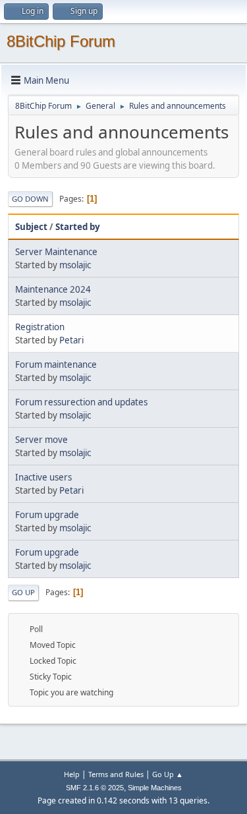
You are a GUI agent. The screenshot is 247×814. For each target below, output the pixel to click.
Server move (41, 440)
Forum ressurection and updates (81, 402)
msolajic (75, 265)
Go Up (23, 592)
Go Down (30, 199)
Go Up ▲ (167, 774)
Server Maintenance (56, 252)
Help (72, 774)
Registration (40, 327)
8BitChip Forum (61, 41)
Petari (71, 340)
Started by (77, 227)
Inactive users (43, 477)
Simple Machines (155, 788)
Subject (31, 227)
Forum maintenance (56, 364)
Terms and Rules (116, 774)
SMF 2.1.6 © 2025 (95, 788)
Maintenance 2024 (53, 289)
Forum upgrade (47, 515)
